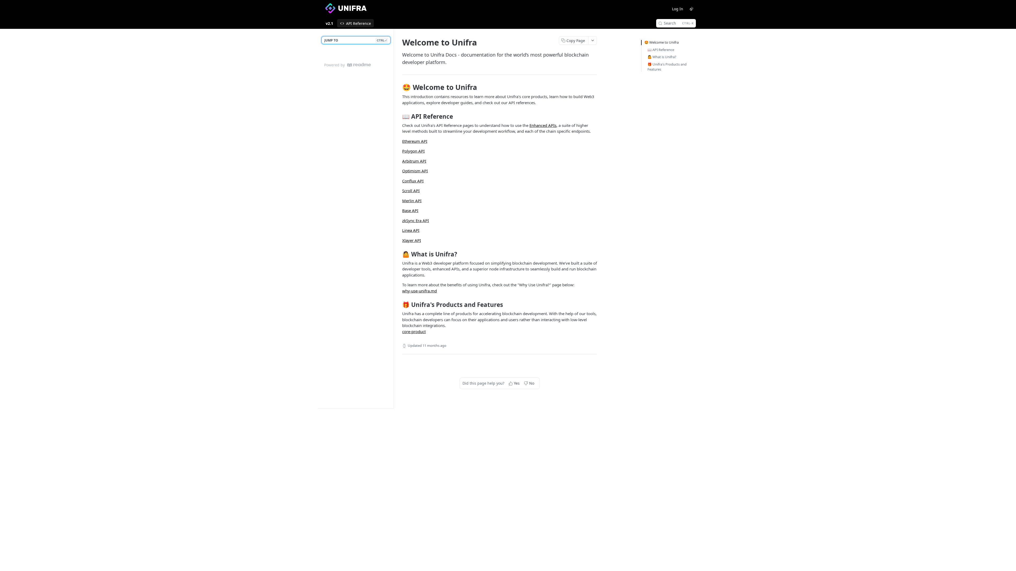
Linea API (410, 230)
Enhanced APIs (542, 125)
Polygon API (413, 151)
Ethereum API (414, 141)
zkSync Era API (415, 220)
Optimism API (415, 170)
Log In (677, 8)
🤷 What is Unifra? (661, 56)
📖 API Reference (660, 49)
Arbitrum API (414, 161)
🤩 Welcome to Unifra (661, 42)
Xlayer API (411, 240)
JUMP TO (355, 40)
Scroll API (411, 190)
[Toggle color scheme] (691, 8)
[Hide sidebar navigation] (393, 218)
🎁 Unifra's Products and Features (667, 67)
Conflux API (413, 180)
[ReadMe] (359, 65)
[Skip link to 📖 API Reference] (398, 117)
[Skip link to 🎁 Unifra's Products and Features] (398, 305)
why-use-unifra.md (419, 290)
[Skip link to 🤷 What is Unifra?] (398, 254)
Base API (410, 210)
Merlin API (411, 200)
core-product (414, 331)
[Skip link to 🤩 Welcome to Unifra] (398, 87)
